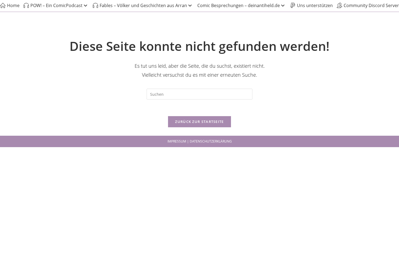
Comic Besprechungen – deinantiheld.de (238, 5)
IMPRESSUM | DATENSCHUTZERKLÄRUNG (199, 141)
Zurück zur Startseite (199, 121)
